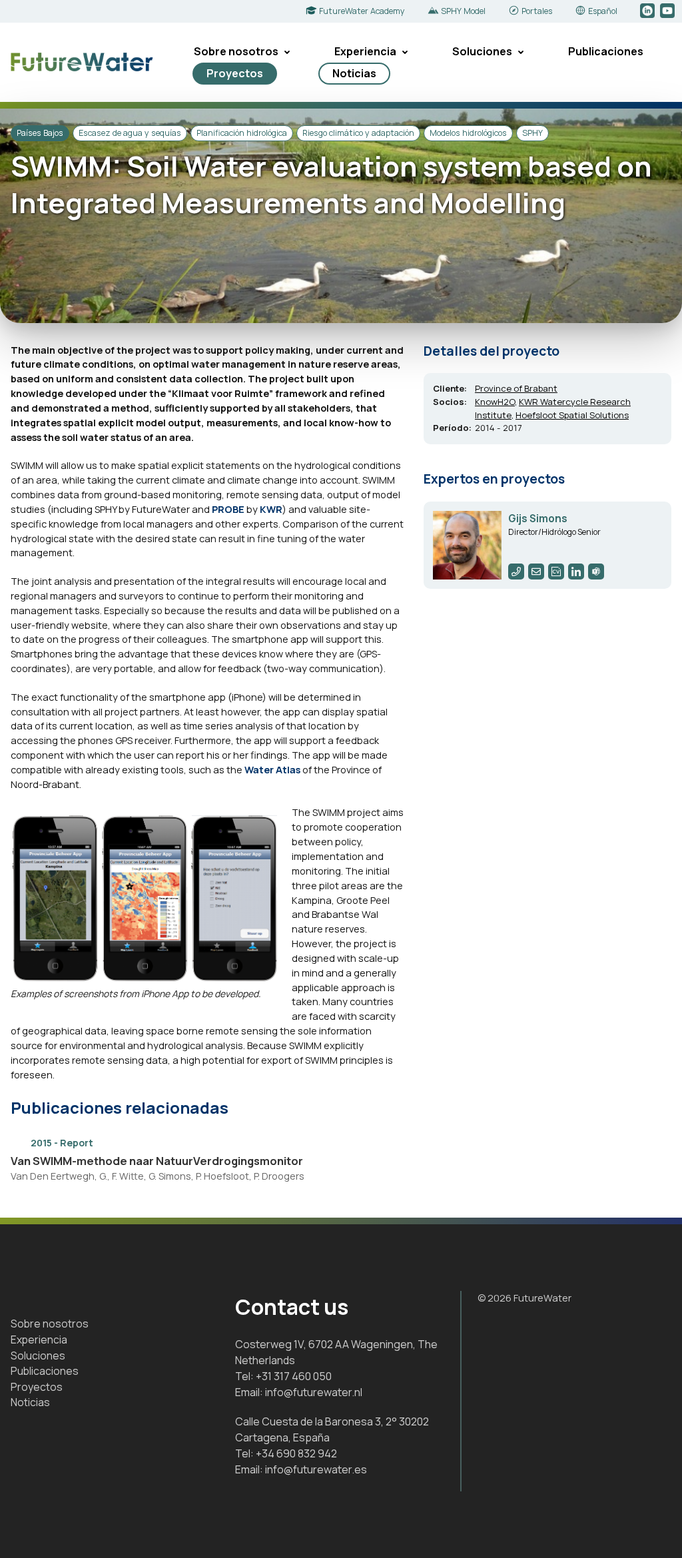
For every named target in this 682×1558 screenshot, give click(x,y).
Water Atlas (272, 769)
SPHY (532, 133)
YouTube (668, 11)
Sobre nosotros (236, 51)
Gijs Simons (537, 519)
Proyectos (234, 73)
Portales (536, 11)
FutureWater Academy (362, 11)
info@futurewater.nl (313, 1392)
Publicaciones (605, 51)
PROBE (228, 509)
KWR (271, 509)
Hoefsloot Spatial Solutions (572, 415)
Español (602, 11)
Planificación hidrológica (241, 133)
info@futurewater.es (316, 1469)
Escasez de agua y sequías (130, 133)
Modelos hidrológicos (468, 133)
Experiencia (365, 51)
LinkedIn (648, 11)
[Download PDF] (396, 1142)
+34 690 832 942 (296, 1453)
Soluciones (482, 51)
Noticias (354, 73)
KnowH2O (495, 402)
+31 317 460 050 (294, 1376)
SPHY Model (463, 11)
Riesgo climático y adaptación (358, 133)
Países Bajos (40, 133)
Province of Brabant (516, 388)
